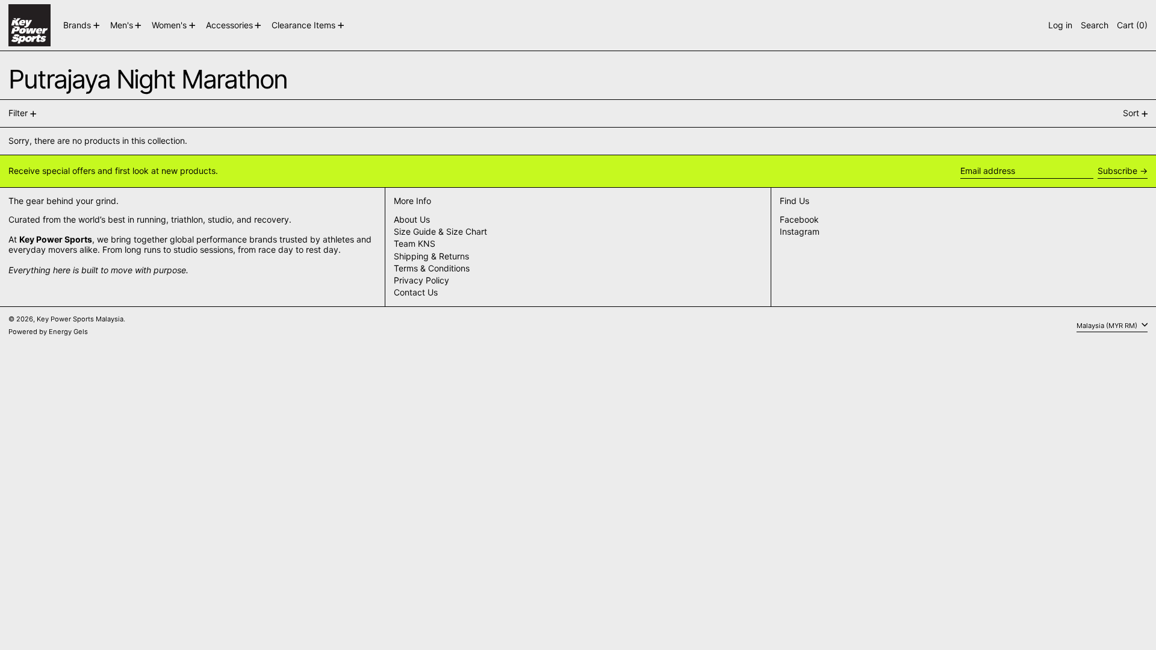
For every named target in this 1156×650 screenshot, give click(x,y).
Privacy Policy (421, 280)
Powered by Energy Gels (48, 331)
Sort (1131, 113)
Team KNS (414, 243)
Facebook (799, 219)
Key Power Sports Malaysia (80, 319)
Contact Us (416, 292)
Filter (18, 113)
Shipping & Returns (431, 256)
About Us (412, 219)
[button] (1094, 25)
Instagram (799, 232)
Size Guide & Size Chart (440, 231)
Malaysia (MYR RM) (1108, 325)
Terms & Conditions (432, 268)
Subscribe (1117, 171)
